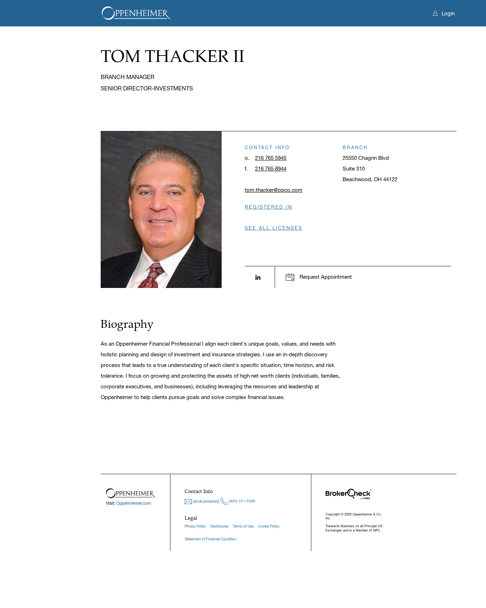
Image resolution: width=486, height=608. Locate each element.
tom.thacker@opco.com (273, 190)
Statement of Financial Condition (211, 539)
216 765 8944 (270, 168)
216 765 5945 (270, 157)
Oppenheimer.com (133, 503)
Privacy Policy (195, 526)
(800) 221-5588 (241, 501)
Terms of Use (243, 526)
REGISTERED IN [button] (268, 207)
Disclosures (219, 526)
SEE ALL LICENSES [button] (273, 228)
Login (448, 13)
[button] (319, 276)
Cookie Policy (268, 526)
